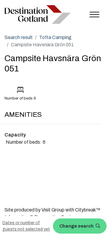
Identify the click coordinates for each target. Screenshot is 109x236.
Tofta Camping (55, 37)
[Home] (38, 14)
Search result (19, 37)
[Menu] (94, 14)
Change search (76, 226)
